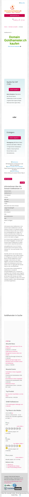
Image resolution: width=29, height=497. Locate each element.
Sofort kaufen (14, 89)
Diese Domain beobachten (14, 46)
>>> (11, 418)
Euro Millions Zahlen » (18, 443)
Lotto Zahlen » (20, 426)
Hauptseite (8, 179)
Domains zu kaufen (13, 26)
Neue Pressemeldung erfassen (14, 467)
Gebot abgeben (14, 138)
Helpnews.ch (10, 464)
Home (5, 26)
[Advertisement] (14, 63)
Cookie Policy (14, 495)
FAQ (22, 182)
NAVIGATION (14, 15)
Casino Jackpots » (19, 457)
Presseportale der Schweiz (13, 466)
